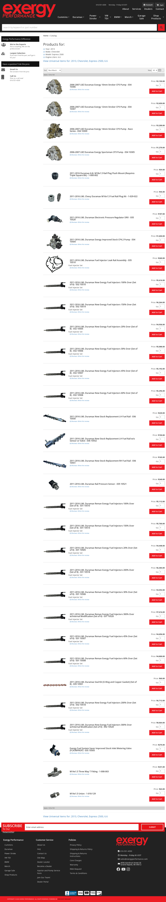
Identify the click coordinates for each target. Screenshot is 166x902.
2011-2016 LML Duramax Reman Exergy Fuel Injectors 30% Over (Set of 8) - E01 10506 (103, 593)
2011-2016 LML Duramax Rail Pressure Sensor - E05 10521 (98, 483)
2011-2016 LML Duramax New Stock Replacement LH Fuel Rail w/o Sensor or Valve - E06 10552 (102, 439)
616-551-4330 (126, 851)
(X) (44, 49)
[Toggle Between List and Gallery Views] (161, 70)
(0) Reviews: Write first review (79, 89)
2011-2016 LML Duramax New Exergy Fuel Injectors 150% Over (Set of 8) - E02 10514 (103, 305)
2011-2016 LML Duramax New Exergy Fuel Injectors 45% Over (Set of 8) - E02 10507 (103, 371)
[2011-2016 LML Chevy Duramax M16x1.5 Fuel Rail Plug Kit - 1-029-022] (55, 197)
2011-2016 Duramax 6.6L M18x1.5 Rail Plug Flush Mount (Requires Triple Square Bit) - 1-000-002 (102, 174)
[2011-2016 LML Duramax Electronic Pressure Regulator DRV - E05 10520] (55, 219)
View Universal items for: (75, 60)
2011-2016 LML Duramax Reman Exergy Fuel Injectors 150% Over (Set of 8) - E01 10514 (102, 526)
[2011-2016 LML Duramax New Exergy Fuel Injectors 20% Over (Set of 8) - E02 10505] (55, 330)
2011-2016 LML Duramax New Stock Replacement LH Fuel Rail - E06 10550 (103, 417)
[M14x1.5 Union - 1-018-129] (55, 794)
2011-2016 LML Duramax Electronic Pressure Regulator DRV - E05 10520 (102, 218)
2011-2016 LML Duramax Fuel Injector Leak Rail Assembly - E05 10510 (101, 261)
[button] (63, 17)
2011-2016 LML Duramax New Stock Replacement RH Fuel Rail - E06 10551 (103, 461)
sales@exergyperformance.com (134, 859)
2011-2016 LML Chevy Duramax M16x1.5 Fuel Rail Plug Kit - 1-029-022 (103, 196)
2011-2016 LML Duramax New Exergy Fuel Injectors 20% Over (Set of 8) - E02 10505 (103, 327)
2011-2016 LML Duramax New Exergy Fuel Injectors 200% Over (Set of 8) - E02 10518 (103, 703)
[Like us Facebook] (118, 870)
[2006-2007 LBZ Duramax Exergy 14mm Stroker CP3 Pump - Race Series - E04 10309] (55, 131)
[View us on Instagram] (128, 870)
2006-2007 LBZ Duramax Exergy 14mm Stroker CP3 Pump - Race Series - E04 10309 (101, 130)
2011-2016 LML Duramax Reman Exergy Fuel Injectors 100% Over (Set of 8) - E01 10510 (102, 504)
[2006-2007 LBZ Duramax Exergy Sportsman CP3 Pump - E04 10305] (55, 153)
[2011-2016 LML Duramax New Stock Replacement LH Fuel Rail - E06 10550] (55, 418)
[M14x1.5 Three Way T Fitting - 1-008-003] (55, 772)
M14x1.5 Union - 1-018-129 (83, 793)
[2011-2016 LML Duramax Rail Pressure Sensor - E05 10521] (55, 485)
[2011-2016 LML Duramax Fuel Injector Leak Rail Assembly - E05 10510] (55, 264)
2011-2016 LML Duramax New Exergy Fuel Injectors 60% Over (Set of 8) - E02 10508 (103, 394)
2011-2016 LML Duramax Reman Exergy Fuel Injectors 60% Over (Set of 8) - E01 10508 (103, 659)
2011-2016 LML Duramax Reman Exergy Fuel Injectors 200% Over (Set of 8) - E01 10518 (102, 571)
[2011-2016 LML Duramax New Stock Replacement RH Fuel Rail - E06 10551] (55, 463)
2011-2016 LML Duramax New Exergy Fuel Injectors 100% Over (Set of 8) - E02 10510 (103, 283)
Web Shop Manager (64, 899)
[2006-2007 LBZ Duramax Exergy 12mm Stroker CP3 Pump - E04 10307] (55, 109)
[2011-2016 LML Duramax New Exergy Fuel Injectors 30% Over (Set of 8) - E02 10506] (55, 352)
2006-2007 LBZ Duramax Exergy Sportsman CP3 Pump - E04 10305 (102, 152)
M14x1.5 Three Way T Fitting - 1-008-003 (89, 771)
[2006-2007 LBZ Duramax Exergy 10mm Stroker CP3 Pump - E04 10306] (55, 87)
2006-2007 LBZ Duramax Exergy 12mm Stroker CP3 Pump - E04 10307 (101, 107)
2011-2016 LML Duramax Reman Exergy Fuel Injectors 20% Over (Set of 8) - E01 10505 (103, 548)
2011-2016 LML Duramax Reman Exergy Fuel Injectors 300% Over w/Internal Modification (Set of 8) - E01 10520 (102, 615)
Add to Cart (157, 91)
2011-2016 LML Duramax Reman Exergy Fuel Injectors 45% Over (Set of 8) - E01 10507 (103, 637)
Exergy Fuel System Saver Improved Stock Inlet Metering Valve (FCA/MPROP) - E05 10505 (101, 749)
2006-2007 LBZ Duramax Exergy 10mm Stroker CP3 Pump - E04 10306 (101, 85)
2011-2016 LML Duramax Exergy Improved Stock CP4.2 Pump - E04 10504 (102, 240)
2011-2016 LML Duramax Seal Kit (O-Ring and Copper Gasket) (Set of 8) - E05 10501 (103, 683)
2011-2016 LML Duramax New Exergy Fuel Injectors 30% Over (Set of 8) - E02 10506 (103, 349)
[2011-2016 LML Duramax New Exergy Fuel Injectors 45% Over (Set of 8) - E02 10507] (55, 374)
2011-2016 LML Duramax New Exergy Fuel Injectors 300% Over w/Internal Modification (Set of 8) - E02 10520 (101, 725)
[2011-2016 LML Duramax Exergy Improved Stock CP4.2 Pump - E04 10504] (55, 241)
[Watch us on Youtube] (123, 870)
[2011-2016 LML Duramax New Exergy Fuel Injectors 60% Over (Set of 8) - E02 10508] (55, 396)
